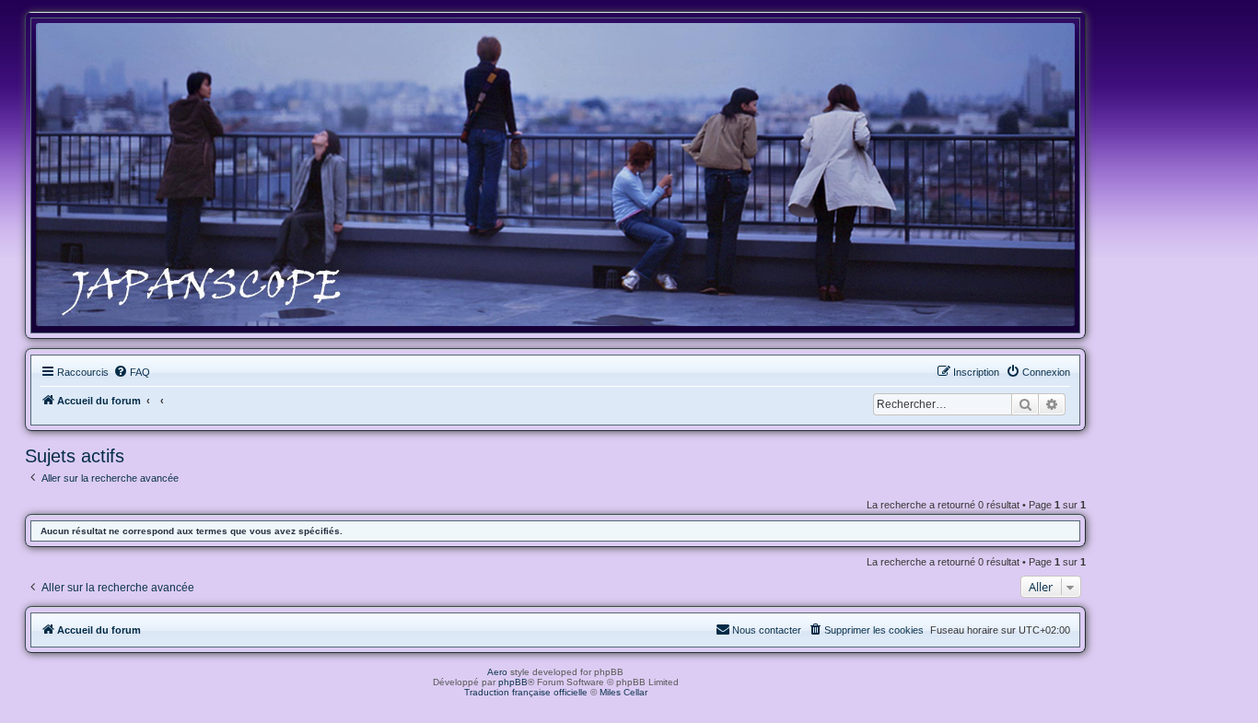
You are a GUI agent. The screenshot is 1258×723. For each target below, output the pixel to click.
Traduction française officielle (526, 692)
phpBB (513, 682)
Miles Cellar (623, 692)
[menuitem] (131, 372)
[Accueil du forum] (555, 174)
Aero (497, 672)
